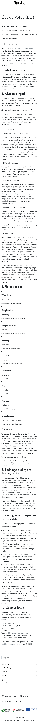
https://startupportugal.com (22, 49)
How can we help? (8, 664)
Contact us (5, 686)
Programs (5, 671)
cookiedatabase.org (9, 644)
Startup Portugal (7, 668)
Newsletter (5, 683)
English (6, 658)
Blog (3, 680)
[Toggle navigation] (2, 3)
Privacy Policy (19, 717)
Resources (5, 675)
